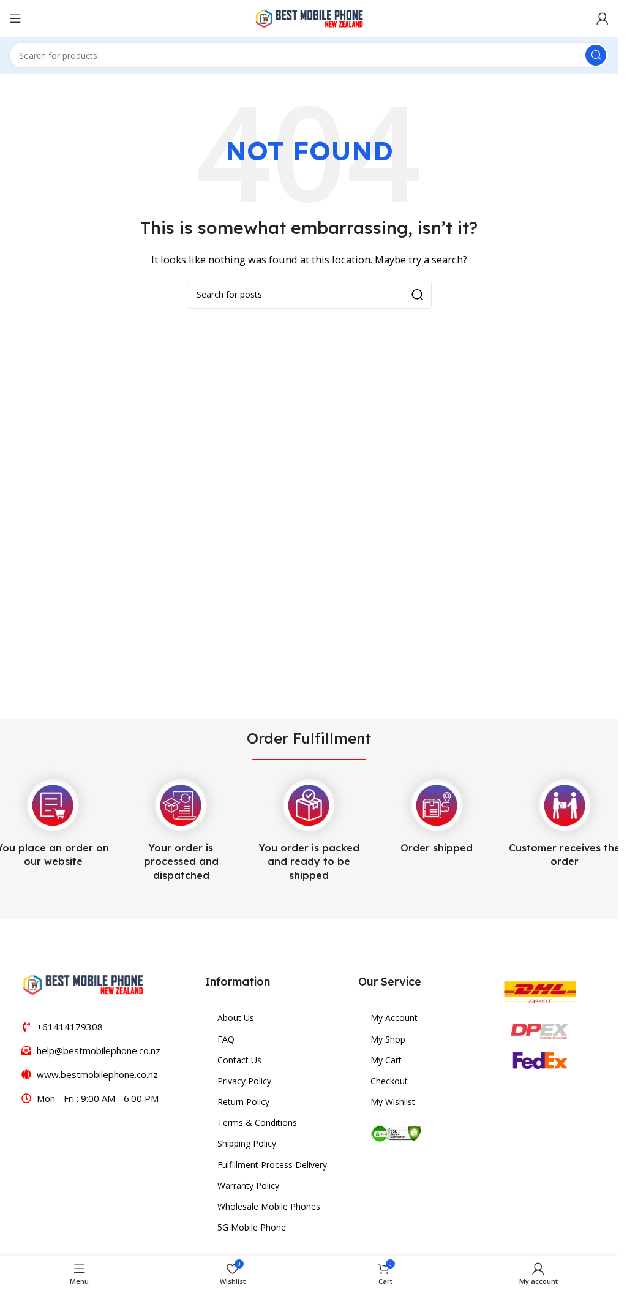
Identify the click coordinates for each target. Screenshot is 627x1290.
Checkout (389, 1081)
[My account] (602, 18)
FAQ (226, 1039)
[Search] (595, 55)
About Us (235, 1018)
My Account (394, 1018)
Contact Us (239, 1060)
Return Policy (243, 1101)
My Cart (386, 1060)
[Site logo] (309, 17)
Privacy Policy (244, 1081)
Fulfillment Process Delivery (272, 1165)
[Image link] (82, 983)
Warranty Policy (248, 1185)
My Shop (387, 1039)
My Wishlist (392, 1101)
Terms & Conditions (257, 1122)
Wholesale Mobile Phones (268, 1206)
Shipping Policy (246, 1143)
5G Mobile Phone (251, 1227)
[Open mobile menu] (15, 18)
